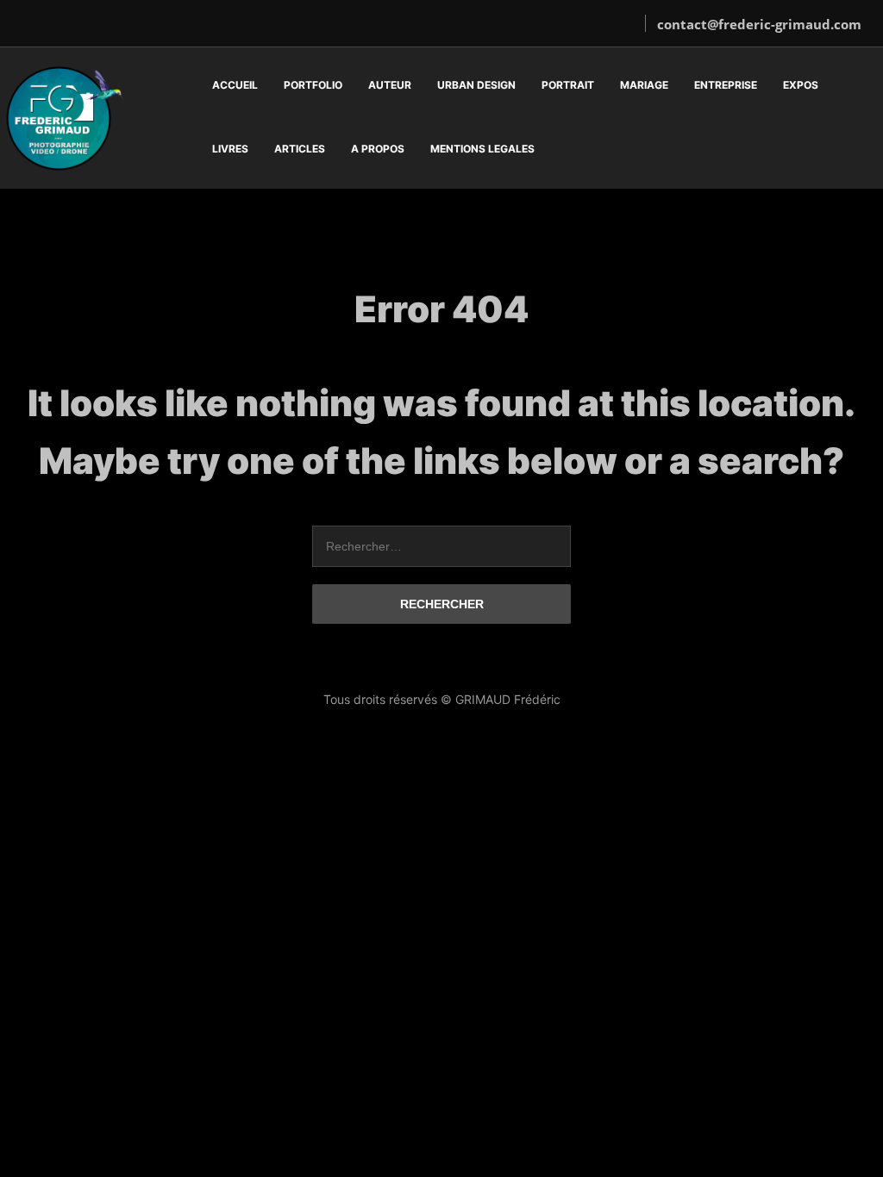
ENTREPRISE (725, 84)
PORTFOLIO (313, 84)
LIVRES (230, 148)
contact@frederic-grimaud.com (759, 24)
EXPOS (800, 84)
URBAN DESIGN (476, 84)
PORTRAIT (568, 84)
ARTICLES (299, 148)
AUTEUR (389, 84)
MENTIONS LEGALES (482, 148)
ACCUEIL (235, 84)
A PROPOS (377, 148)
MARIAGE (644, 84)
